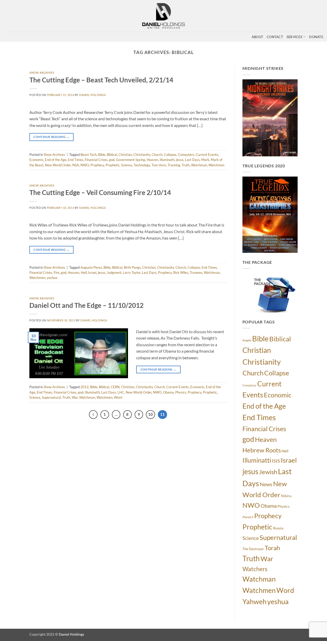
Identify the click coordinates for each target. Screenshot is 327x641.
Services (294, 37)
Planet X (247, 517)
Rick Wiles (180, 272)
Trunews (196, 272)
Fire (56, 272)
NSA (75, 165)
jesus (179, 160)
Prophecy (97, 165)
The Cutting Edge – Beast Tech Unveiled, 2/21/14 (101, 80)
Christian (125, 155)
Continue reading (51, 137)
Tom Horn (158, 165)
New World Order (58, 165)
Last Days (192, 160)
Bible (101, 155)
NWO (84, 165)
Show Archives (41, 72)
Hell (84, 272)
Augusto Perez (91, 267)
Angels (246, 340)
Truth (186, 165)
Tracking (174, 165)
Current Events (207, 155)
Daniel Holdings (92, 94)
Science (126, 165)
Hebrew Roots (261, 450)
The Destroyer (253, 549)
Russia (278, 528)
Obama (168, 392)
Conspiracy (249, 385)
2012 (84, 387)
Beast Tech (88, 155)
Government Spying (130, 160)
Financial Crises (96, 160)
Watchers (254, 568)
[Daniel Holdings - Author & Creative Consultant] (163, 16)
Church (157, 155)
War (75, 397)
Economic (36, 160)
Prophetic (113, 165)
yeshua (52, 278)
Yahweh (254, 601)
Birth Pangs (132, 267)
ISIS (276, 461)
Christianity (141, 155)
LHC (121, 392)
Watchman (199, 165)
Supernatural (51, 397)
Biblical (112, 155)
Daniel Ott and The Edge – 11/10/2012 (86, 305)
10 (150, 414)
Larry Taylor (131, 272)
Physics (180, 392)
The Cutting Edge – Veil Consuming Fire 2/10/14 (100, 192)
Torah (272, 547)
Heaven (152, 160)
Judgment (114, 272)
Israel (92, 272)
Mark (205, 160)
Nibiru (286, 496)
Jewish (268, 471)
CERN (115, 387)
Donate (316, 37)
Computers (186, 155)
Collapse (170, 155)
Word (118, 397)
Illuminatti (167, 160)
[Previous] (93, 414)
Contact (275, 37)
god (111, 160)
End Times (75, 160)
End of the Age (55, 160)
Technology (142, 165)
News (266, 484)
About (257, 37)
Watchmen (216, 165)
